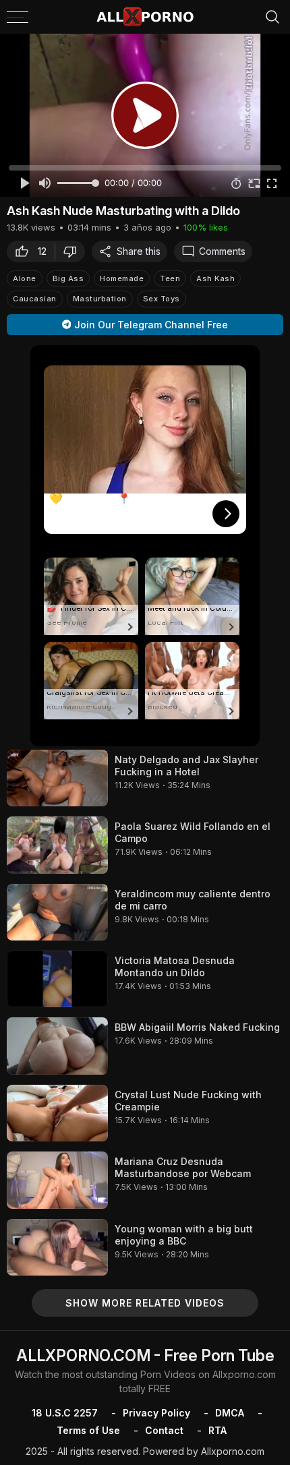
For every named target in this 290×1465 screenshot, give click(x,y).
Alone (24, 278)
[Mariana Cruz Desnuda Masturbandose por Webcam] (57, 1180)
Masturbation (100, 298)
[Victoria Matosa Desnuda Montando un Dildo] (57, 979)
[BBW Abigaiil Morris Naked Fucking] (57, 1045)
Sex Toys (161, 298)
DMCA (229, 1412)
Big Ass (68, 278)
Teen (170, 278)
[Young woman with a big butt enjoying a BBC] (57, 1247)
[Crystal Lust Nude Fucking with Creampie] (57, 1113)
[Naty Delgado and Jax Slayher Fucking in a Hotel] (57, 778)
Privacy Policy (156, 1412)
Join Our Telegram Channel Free (151, 324)
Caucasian (35, 298)
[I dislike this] (73, 251)
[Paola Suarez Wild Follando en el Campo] (57, 844)
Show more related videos (145, 1303)
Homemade (122, 278)
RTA (217, 1430)
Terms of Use (88, 1430)
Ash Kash (215, 278)
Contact (164, 1430)
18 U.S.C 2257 (65, 1412)
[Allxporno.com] (145, 17)
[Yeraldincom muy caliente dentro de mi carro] (57, 912)
